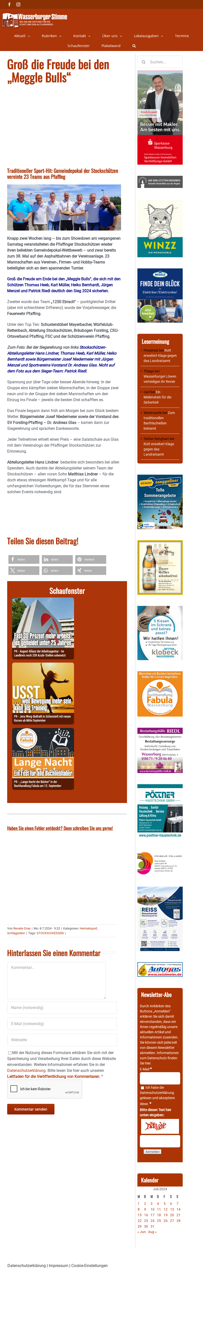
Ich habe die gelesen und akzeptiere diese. (157, 1096)
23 (146, 1221)
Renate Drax (21, 928)
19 (166, 1215)
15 (140, 1215)
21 (178, 1215)
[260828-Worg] (43, 665)
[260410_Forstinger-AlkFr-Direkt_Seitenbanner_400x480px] (160, 543)
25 (159, 1221)
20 (172, 1215)
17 (152, 1215)
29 (140, 1226)
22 (140, 1221)
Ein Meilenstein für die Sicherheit (157, 397)
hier (148, 1063)
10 (152, 1209)
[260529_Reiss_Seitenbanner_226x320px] (160, 889)
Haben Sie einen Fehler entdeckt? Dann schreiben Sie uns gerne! (60, 828)
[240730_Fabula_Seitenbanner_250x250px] (160, 674)
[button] (134, 46)
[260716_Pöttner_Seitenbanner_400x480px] (160, 787)
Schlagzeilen (16, 933)
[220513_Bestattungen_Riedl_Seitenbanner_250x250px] (160, 730)
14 (178, 1209)
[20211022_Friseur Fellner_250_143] (160, 852)
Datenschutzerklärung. (27, 1070)
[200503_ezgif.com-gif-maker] (160, 608)
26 (166, 1221)
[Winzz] (160, 202)
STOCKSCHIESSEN (50, 933)
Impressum (58, 1265)
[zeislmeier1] (160, 965)
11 (159, 1209)
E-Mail (146, 1069)
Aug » (152, 1232)
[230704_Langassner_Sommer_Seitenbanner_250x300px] (160, 477)
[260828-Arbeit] (43, 600)
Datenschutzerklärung (157, 1093)
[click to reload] (160, 1126)
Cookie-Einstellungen (89, 1265)
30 (146, 1226)
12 (166, 1209)
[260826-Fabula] (43, 730)
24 (152, 1221)
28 (178, 1221)
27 (172, 1221)
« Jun (141, 1232)
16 (146, 1215)
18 (159, 1215)
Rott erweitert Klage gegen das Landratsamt (160, 355)
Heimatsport (88, 928)
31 (152, 1226)
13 (172, 1209)
